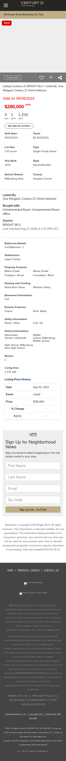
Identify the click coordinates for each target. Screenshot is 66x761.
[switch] (41, 77)
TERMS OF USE (18, 695)
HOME (10, 570)
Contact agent (13, 78)
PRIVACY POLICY (43, 695)
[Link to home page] (33, 5)
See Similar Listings (19, 126)
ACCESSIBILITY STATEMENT (27, 700)
